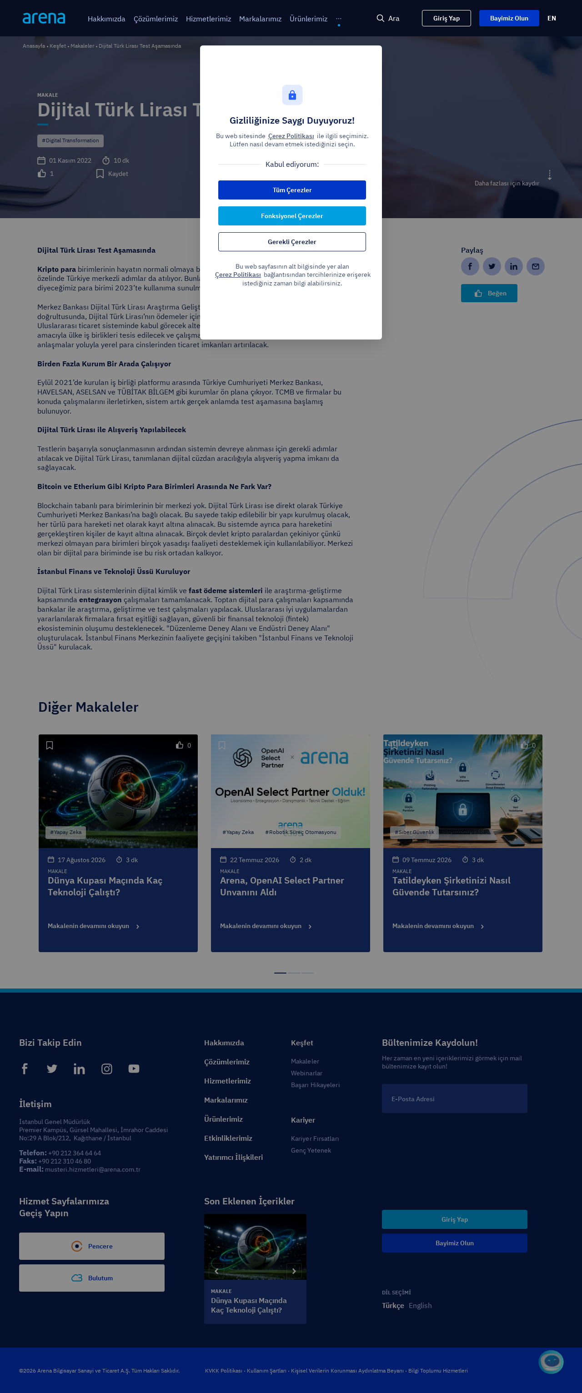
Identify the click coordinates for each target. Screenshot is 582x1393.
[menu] (197, 18)
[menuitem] (106, 19)
